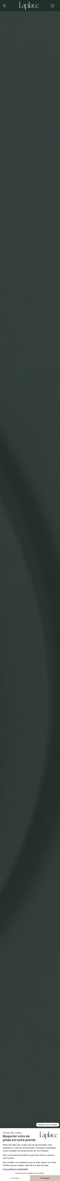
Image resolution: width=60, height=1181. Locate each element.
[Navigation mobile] (5, 6)
